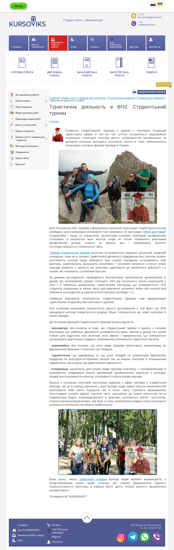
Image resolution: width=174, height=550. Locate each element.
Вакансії (20, 164)
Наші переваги (23, 107)
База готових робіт (26, 125)
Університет (22, 152)
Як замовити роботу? (27, 94)
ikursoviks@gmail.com (150, 17)
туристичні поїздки (93, 479)
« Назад (54, 121)
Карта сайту (22, 158)
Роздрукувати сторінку (151, 92)
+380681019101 (147, 23)
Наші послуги (22, 100)
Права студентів (24, 131)
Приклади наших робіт (28, 119)
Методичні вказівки (26, 146)
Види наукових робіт (27, 112)
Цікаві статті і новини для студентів (30, 138)
